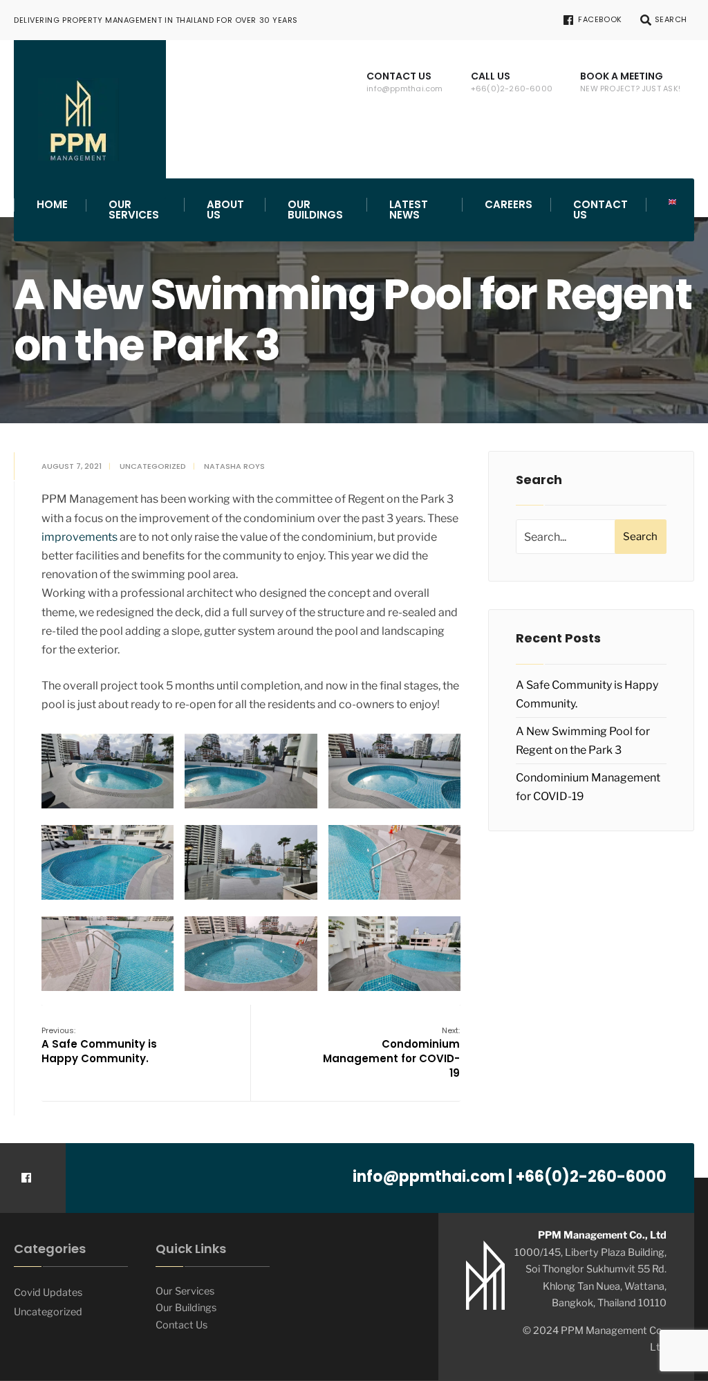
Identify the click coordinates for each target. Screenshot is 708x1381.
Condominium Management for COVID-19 (391, 1052)
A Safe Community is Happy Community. (99, 1045)
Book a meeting (630, 81)
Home (52, 204)
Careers (508, 204)
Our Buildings (315, 209)
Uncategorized (153, 466)
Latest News (408, 209)
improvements (79, 537)
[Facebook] (26, 1178)
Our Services (134, 209)
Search (640, 536)
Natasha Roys (234, 466)
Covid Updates (48, 1292)
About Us (225, 209)
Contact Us (404, 81)
